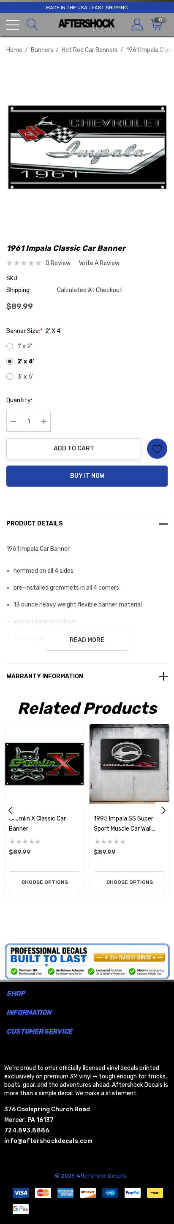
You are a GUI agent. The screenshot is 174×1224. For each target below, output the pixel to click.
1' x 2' (24, 346)
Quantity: (19, 400)
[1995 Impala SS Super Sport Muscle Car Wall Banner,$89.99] (129, 764)
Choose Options (45, 882)
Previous (10, 810)
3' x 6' (25, 376)
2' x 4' (25, 361)
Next (163, 810)
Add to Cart (74, 448)
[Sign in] (136, 24)
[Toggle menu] (12, 25)
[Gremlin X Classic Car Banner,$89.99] (44, 764)
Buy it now (87, 475)
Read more (87, 640)
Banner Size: (34, 331)
